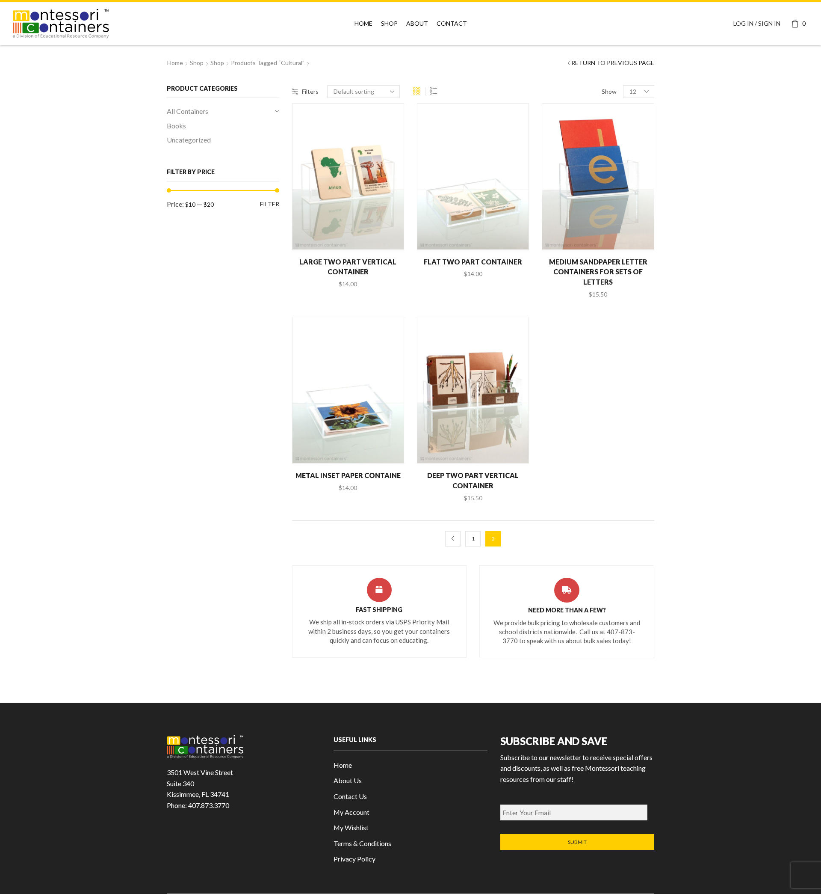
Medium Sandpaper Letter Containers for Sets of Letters (598, 272)
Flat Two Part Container (473, 262)
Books (176, 126)
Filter (269, 204)
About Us (348, 780)
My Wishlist (351, 827)
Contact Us (350, 796)
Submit (577, 842)
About (417, 23)
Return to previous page (612, 62)
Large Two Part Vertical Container (347, 267)
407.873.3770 (208, 805)
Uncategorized (189, 140)
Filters (310, 91)
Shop (389, 23)
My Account (351, 812)
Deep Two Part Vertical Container (473, 480)
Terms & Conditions (362, 843)
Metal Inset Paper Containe (348, 475)
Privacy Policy (354, 859)
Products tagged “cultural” (267, 62)
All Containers (187, 111)
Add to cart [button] (352, 235)
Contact (452, 23)
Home (363, 23)
